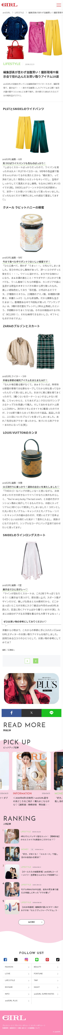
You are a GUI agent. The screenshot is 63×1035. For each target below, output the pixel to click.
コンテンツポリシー (37, 1025)
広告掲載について (34, 1028)
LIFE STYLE (10, 980)
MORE (31, 922)
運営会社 (13, 1028)
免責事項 (5, 1028)
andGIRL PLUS (11, 1001)
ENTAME (9, 987)
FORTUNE (38, 974)
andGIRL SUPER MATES (44, 994)
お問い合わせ (22, 1028)
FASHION (9, 967)
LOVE (7, 974)
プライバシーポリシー (21, 1025)
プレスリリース (7, 1025)
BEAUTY (37, 967)
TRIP (36, 980)
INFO (7, 994)
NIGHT (37, 987)
